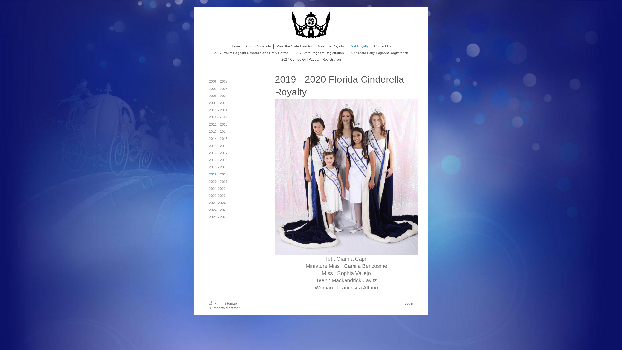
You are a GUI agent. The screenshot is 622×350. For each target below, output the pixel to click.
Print (217, 303)
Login (409, 303)
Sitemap (230, 303)
